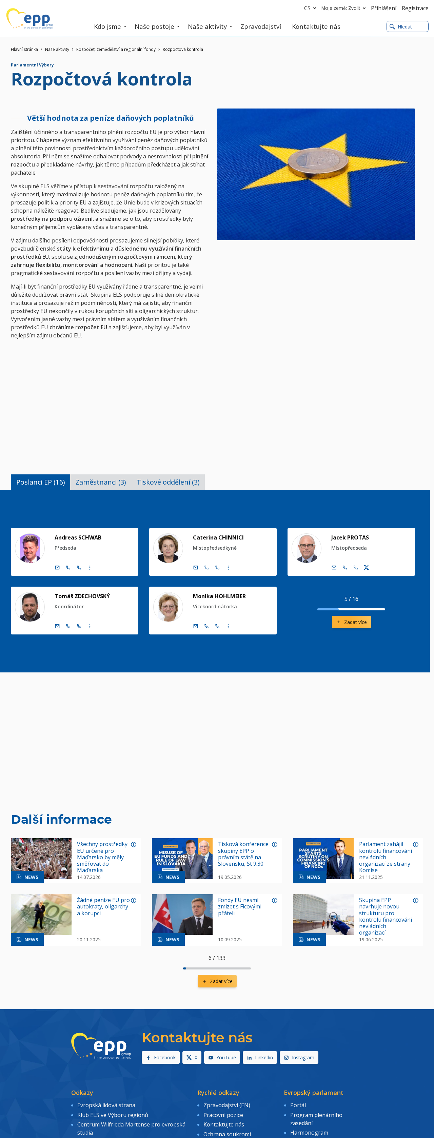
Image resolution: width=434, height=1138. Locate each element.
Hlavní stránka (24, 49)
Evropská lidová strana (106, 1105)
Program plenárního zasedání (316, 1119)
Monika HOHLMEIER (219, 596)
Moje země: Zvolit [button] (340, 8)
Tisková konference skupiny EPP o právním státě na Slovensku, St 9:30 (243, 854)
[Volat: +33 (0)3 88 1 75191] (217, 626)
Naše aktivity (57, 49)
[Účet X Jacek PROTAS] (366, 567)
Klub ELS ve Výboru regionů (112, 1115)
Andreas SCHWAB (78, 537)
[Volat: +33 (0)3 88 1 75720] (355, 567)
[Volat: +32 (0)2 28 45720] (345, 567)
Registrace (415, 8)
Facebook (165, 1057)
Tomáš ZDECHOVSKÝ (82, 596)
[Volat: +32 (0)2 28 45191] (206, 626)
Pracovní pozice (223, 1115)
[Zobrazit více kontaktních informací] (90, 567)
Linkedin (264, 1057)
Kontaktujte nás (223, 1124)
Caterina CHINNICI (218, 537)
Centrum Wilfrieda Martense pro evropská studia (131, 1128)
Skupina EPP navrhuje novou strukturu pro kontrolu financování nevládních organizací (385, 916)
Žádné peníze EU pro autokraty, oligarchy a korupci (103, 907)
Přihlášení (383, 8)
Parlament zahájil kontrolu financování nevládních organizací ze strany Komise (385, 857)
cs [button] (307, 8)
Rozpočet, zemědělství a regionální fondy (116, 49)
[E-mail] (57, 567)
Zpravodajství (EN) (226, 1105)
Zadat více (355, 622)
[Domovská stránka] (29, 18)
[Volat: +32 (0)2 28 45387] (206, 567)
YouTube (226, 1057)
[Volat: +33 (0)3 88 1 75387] (217, 567)
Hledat (405, 26)
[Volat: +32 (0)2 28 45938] (68, 567)
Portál (298, 1105)
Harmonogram (309, 1132)
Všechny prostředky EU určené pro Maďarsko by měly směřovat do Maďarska (102, 857)
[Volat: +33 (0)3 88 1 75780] (79, 626)
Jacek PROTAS (350, 537)
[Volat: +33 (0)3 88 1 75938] (79, 567)
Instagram (303, 1057)
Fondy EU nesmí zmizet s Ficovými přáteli (239, 907)
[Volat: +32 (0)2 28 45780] (68, 626)
